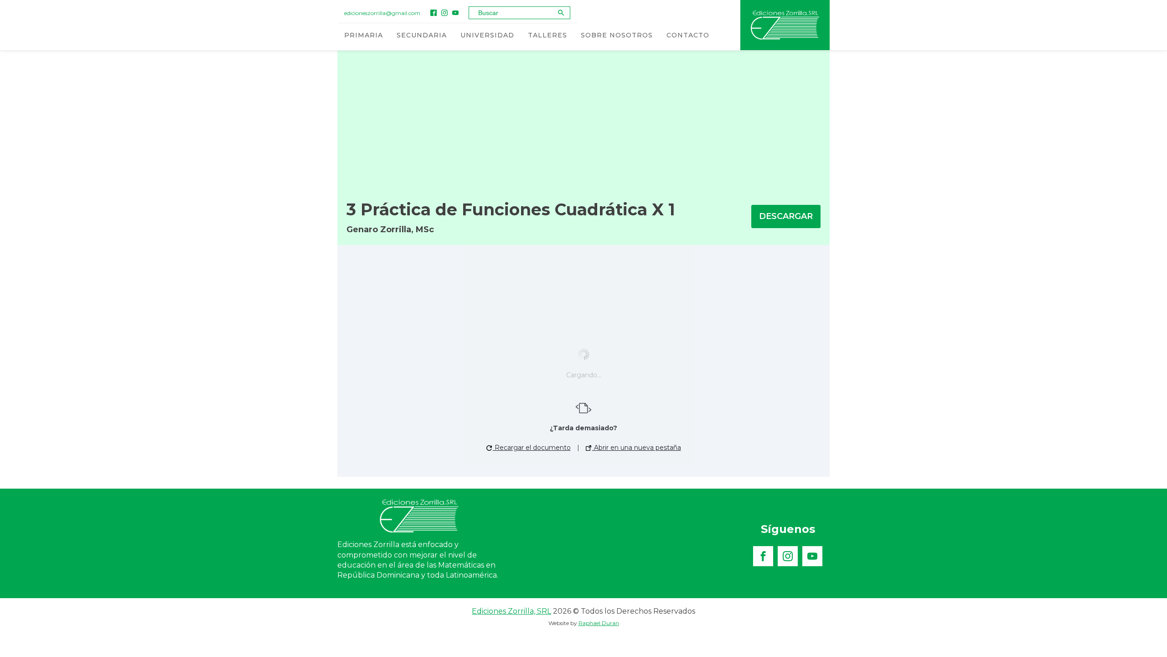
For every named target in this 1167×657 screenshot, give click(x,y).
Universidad (487, 35)
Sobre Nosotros (617, 35)
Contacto (687, 35)
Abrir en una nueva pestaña (636, 447)
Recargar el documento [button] (532, 447)
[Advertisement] (583, 119)
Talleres (547, 35)
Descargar (786, 216)
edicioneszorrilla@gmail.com (382, 13)
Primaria (363, 35)
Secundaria (422, 35)
